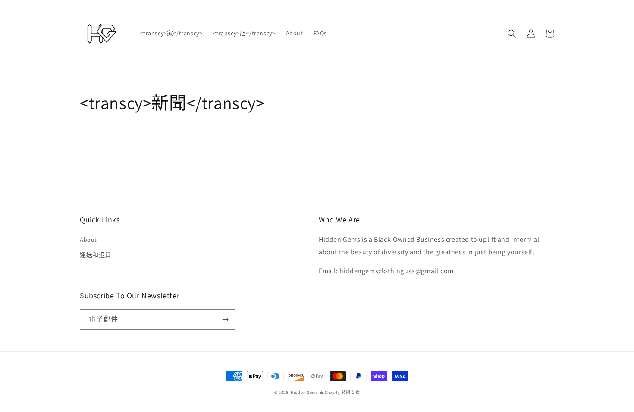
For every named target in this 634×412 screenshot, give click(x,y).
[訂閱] (225, 319)
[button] (511, 33)
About (88, 239)
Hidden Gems (305, 392)
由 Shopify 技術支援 (339, 392)
